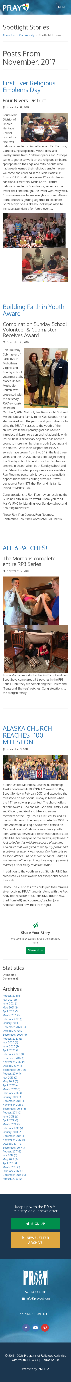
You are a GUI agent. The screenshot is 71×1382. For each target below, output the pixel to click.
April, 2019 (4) (10, 1085)
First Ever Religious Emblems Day (29, 86)
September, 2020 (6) (15, 1034)
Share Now (35, 950)
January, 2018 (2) (12, 1132)
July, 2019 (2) (10, 1077)
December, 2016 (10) (14, 1174)
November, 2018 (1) (13, 1104)
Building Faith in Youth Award (33, 310)
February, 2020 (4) (13, 1054)
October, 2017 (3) (12, 1143)
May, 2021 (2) (10, 1007)
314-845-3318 (38, 1292)
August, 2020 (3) (12, 1038)
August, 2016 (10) (12, 1178)
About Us (9, 35)
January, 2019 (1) (12, 1097)
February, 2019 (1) (12, 1093)
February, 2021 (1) (12, 1019)
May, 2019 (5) (10, 1081)
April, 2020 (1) (10, 1050)
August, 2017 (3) (12, 1151)
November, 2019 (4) (14, 1061)
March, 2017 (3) (11, 1167)
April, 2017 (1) (10, 1163)
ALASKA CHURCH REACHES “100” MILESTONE (27, 735)
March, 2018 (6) (11, 1124)
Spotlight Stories (50, 35)
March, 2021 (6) (11, 1015)
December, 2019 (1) (13, 1058)
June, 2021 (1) (10, 1003)
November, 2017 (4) (14, 1139)
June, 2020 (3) (11, 1046)
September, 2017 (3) (14, 1147)
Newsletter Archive (37, 1240)
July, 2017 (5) (10, 1155)
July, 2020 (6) (10, 1042)
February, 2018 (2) (13, 1128)
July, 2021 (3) (10, 999)
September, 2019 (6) (14, 1069)
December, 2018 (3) (14, 1100)
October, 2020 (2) (13, 1030)
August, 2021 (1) (12, 995)
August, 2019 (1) (12, 1073)
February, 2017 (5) (13, 1170)
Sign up (37, 1224)
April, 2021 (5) (10, 1011)
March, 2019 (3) (11, 1089)
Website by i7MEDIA (35, 1369)
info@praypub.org (38, 1298)
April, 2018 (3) (10, 1120)
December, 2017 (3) (14, 1135)
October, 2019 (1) (12, 1065)
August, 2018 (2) (12, 1112)
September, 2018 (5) (14, 1108)
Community (26, 35)
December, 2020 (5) (14, 1026)
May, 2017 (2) (10, 1159)
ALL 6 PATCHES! (25, 548)
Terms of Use (51, 1360)
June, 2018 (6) (10, 1116)
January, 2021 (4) (12, 1022)
